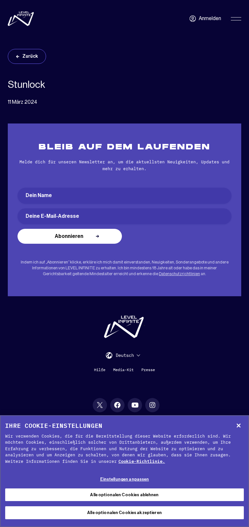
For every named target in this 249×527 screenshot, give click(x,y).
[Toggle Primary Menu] (236, 18)
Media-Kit (123, 369)
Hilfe (99, 369)
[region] (124, 471)
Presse (148, 369)
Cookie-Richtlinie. (141, 461)
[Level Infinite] (21, 19)
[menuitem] (128, 355)
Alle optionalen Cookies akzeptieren (124, 512)
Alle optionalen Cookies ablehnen (124, 495)
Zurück (30, 56)
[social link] (100, 405)
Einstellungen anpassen (124, 479)
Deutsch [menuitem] (125, 355)
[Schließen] (238, 425)
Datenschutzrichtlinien (179, 274)
